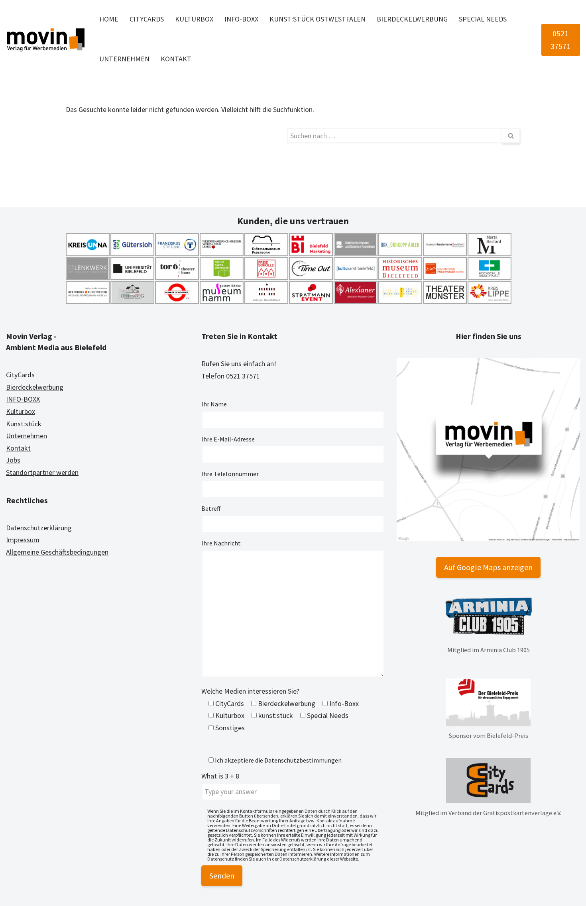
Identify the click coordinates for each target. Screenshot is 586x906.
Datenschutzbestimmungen (303, 760)
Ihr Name (214, 404)
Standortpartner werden (42, 472)
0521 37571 (560, 39)
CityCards (147, 19)
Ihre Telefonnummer (230, 474)
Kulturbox (194, 19)
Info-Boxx (241, 19)
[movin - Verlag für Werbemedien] (46, 40)
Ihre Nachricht (221, 543)
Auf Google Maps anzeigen (488, 567)
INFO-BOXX (23, 399)
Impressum (22, 539)
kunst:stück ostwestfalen (317, 19)
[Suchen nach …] (176, 135)
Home (108, 19)
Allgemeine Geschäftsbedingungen (57, 552)
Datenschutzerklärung (39, 527)
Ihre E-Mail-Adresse (228, 439)
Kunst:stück (23, 423)
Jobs (13, 460)
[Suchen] (511, 135)
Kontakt (176, 58)
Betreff (210, 508)
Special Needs (483, 19)
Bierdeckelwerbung (412, 19)
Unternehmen (124, 58)
